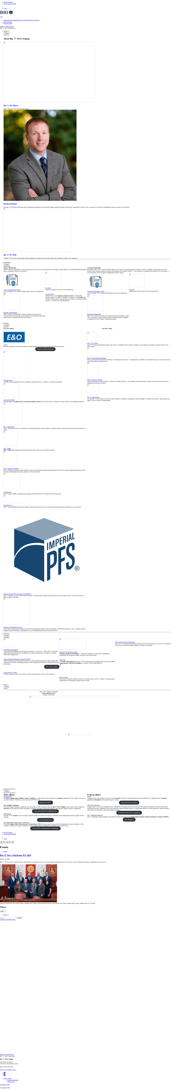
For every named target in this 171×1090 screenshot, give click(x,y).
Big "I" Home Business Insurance (96, 358)
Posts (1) (6, 914)
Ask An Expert (63, 677)
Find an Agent (8, 22)
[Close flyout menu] (1, 17)
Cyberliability (7, 492)
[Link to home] (7, 26)
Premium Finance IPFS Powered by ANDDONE (17, 594)
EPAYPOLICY (8, 505)
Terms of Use (11, 1081)
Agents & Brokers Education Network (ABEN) (17, 659)
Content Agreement (12, 1080)
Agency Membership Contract (12, 290)
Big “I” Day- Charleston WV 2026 (15, 855)
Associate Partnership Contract (96, 291)
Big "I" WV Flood (92, 343)
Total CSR (62, 660)
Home (5, 851)
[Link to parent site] (6, 13)
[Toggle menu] (8, 842)
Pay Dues (48, 288)
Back (7, 33)
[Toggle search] (2, 842)
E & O (5, 345)
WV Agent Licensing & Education (125, 642)
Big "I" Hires (7, 448)
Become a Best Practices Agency (13, 627)
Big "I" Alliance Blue (93, 397)
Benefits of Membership (10, 312)
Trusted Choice (49, 294)
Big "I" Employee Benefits (11, 468)
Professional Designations (11, 649)
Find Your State (8, 23)
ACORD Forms (8, 380)
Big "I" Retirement (9, 426)
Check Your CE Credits (10, 672)
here (38, 800)
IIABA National (8, 2)
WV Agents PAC (8, 796)
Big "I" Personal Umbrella (94, 380)
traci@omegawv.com (10, 1070)
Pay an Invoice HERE (10, 4)
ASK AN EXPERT (9, 400)
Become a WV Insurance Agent (68, 652)
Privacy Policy (8, 1078)
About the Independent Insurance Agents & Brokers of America (21, 20)
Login (5, 8)
